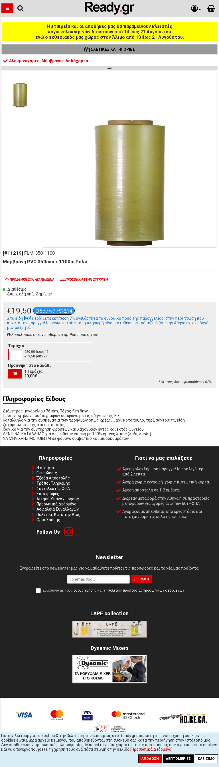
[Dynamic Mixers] (109, 681)
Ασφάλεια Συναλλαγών (57, 509)
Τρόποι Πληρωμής (53, 483)
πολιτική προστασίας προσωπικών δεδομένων (146, 590)
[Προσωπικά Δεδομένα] (151, 749)
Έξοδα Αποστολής (53, 478)
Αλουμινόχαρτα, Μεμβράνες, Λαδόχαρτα (48, 60)
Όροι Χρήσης (48, 519)
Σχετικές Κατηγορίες (112, 49)
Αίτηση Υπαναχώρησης (57, 499)
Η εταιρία (45, 468)
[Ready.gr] (110, 13)
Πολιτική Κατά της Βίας (58, 514)
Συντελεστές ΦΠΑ (53, 488)
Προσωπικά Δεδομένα (56, 504)
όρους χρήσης (85, 590)
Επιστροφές (47, 493)
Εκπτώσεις (46, 473)
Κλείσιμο (206, 759)
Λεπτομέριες (178, 759)
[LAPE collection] (109, 635)
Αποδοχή (150, 759)
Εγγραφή (141, 579)
